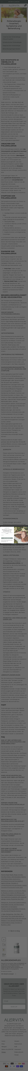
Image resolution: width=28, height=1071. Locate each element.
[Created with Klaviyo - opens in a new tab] (14, 543)
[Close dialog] (27, 527)
